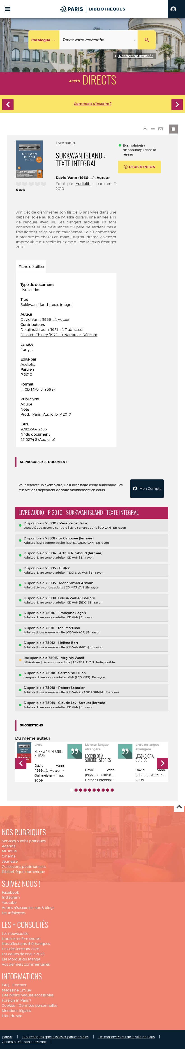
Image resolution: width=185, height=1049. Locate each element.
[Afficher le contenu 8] (103, 790)
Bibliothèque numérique (23, 872)
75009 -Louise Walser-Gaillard (70, 598)
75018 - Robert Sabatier (65, 688)
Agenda (9, 846)
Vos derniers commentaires (26, 964)
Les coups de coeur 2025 (23, 954)
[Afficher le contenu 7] (98, 790)
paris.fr (7, 1037)
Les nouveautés (15, 933)
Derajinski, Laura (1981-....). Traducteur (52, 329)
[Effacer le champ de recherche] (135, 39)
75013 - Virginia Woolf (66, 658)
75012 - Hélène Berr (61, 643)
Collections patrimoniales (24, 866)
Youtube (9, 902)
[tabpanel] (66, 362)
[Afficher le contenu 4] (85, 790)
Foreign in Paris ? (16, 1000)
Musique (9, 851)
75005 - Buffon (57, 568)
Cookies (8, 1005)
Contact (19, 985)
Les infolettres (13, 913)
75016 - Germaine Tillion (65, 673)
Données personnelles (37, 1005)
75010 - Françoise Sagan (65, 613)
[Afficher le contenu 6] (94, 790)
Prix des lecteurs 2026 (20, 949)
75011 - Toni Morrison (62, 628)
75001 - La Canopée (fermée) (69, 538)
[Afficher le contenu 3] (80, 790)
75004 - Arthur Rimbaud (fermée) (73, 553)
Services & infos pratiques (24, 841)
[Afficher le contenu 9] (107, 790)
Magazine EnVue (16, 990)
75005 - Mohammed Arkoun (69, 583)
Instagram (11, 897)
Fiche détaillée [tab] (31, 267)
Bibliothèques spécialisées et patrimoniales (55, 1037)
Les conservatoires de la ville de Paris (126, 1037)
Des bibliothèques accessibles (27, 995)
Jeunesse (10, 861)
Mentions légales (16, 1011)
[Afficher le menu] (8, 8)
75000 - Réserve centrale (66, 523)
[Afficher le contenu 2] (76, 790)
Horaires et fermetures (21, 939)
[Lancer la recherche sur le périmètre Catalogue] (147, 39)
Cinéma (9, 856)
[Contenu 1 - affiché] (71, 790)
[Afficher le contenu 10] (112, 790)
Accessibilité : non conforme (24, 1042)
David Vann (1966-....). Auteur (83, 177)
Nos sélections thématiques (26, 944)
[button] (176, 9)
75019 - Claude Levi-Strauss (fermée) (75, 703)
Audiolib (83, 184)
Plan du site (12, 1016)
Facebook (10, 892)
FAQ (5, 985)
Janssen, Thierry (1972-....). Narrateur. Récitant (59, 335)
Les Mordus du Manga (21, 959)
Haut (179, 807)
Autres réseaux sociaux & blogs (28, 908)
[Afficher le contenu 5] (89, 790)
